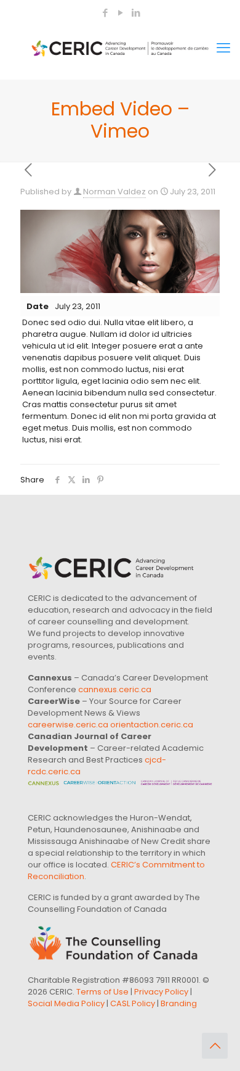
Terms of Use (102, 992)
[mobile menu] (223, 48)
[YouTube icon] (120, 12)
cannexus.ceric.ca (114, 689)
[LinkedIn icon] (135, 12)
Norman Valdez (114, 191)
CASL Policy (132, 1003)
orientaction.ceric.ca (151, 724)
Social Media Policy (66, 1003)
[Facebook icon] (105, 12)
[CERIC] (120, 48)
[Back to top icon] (215, 1046)
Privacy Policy (161, 992)
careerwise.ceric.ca (68, 724)
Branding (179, 1003)
